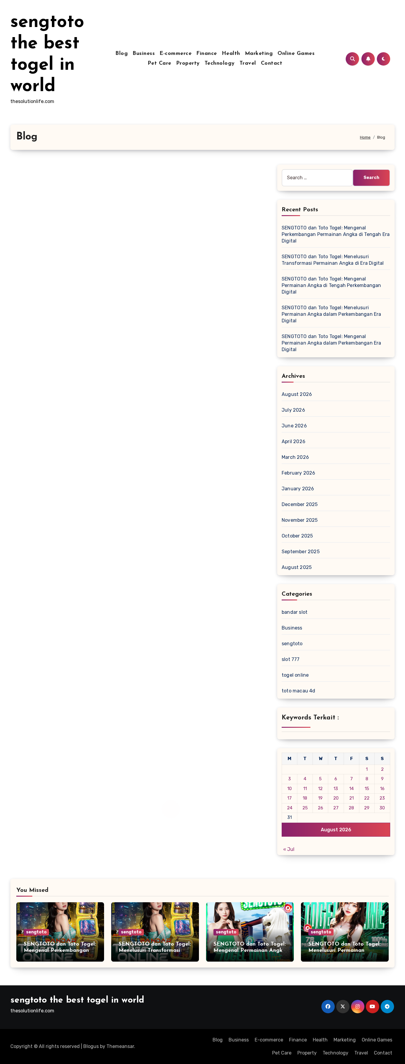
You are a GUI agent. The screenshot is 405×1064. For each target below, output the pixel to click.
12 (320, 788)
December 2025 (300, 504)
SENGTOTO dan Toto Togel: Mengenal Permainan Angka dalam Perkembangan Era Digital (331, 343)
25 (305, 808)
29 (366, 808)
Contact (272, 63)
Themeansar (120, 1046)
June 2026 (294, 426)
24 (289, 808)
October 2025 (297, 536)
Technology (220, 63)
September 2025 (301, 551)
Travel (248, 63)
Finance (206, 53)
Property (188, 63)
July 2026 (293, 410)
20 (336, 798)
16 (382, 788)
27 (336, 808)
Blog (121, 53)
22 (366, 798)
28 (351, 808)
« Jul (288, 849)
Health (231, 53)
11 (305, 788)
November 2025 (300, 520)
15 (367, 788)
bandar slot (294, 612)
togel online (295, 675)
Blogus (91, 1046)
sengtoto (292, 643)
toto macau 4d (298, 691)
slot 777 (291, 659)
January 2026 (298, 488)
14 (351, 788)
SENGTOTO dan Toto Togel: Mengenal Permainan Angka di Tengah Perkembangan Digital (331, 285)
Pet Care (159, 63)
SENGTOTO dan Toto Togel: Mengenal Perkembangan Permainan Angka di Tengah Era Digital (336, 234)
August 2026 (297, 394)
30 (382, 808)
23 (382, 798)
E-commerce (176, 53)
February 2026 (298, 473)
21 (351, 798)
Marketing (259, 53)
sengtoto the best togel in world (77, 1000)
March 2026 (295, 457)
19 (320, 798)
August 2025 (297, 567)
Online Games (296, 53)
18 (305, 798)
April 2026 (293, 441)
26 (320, 808)
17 (289, 798)
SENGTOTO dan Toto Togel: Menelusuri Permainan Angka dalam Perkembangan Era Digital (331, 314)
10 (289, 788)
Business (144, 53)
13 (336, 788)
